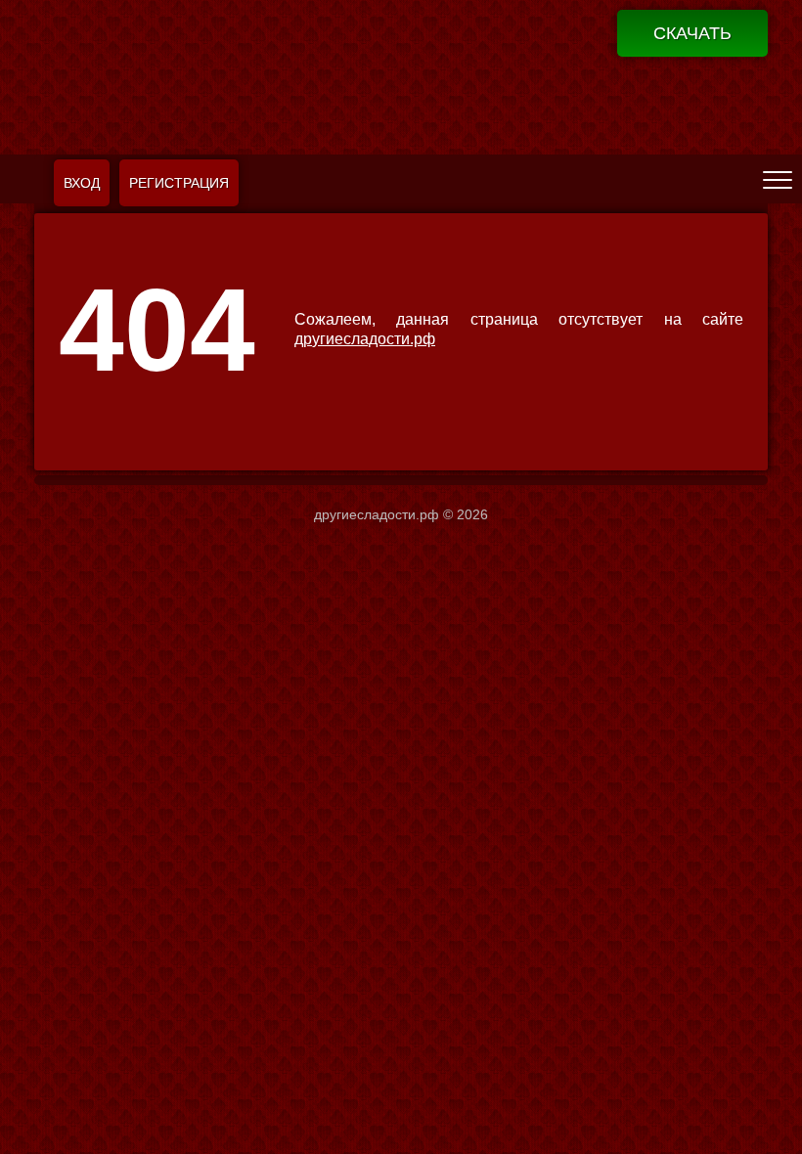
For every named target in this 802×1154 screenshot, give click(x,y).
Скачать (692, 33)
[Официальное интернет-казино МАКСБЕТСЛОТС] (401, 75)
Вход (82, 183)
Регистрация (179, 183)
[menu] (777, 179)
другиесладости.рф (364, 339)
